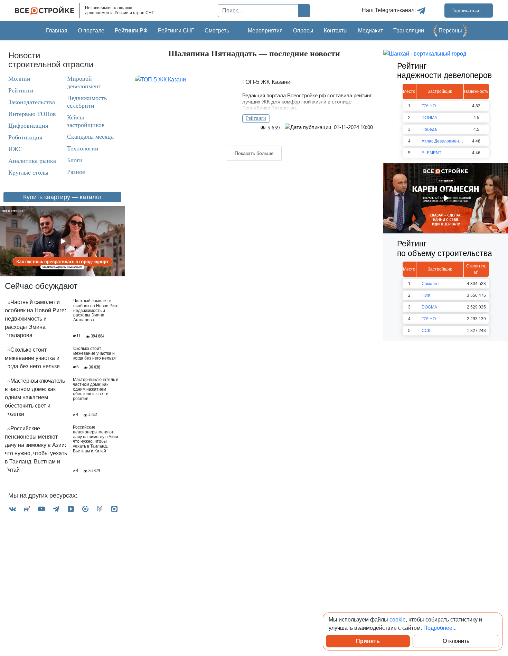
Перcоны (450, 30)
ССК (426, 330)
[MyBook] (100, 509)
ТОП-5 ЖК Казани (266, 82)
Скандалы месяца (90, 136)
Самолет (430, 283)
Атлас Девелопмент (441, 141)
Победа (429, 129)
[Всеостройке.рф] (47, 10)
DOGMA (429, 117)
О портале (91, 30)
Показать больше (254, 153)
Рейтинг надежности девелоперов (444, 70)
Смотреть (217, 30)
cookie (397, 620)
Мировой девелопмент (84, 82)
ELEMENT (431, 152)
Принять (368, 641)
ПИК (426, 295)
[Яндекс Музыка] (85, 509)
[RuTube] (27, 509)
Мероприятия (265, 30)
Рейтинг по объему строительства (444, 248)
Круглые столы (28, 172)
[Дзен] (71, 509)
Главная (56, 30)
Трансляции (408, 30)
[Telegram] (56, 509)
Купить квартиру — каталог (62, 197)
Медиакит (370, 30)
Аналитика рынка (32, 160)
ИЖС (15, 149)
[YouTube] (41, 509)
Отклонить (456, 641)
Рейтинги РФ (131, 30)
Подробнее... (440, 628)
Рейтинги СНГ (176, 30)
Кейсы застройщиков (86, 121)
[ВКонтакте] (12, 509)
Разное (76, 171)
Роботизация (25, 137)
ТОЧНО (429, 106)
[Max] (114, 509)
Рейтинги (21, 90)
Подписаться (466, 10)
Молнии (19, 78)
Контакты (336, 30)
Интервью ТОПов (32, 113)
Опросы (303, 30)
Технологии (82, 148)
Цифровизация (28, 125)
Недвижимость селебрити (87, 102)
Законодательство (31, 102)
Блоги (75, 160)
